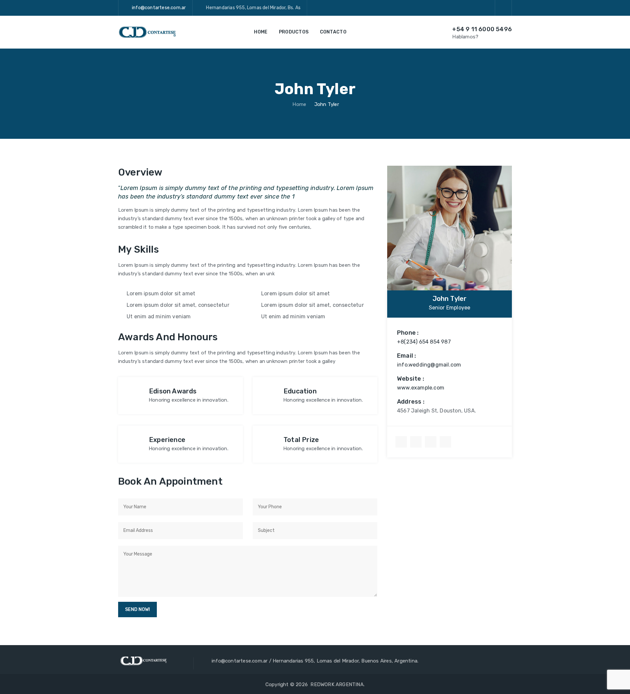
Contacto (333, 32)
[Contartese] (147, 32)
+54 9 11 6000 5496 (482, 29)
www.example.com (420, 388)
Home (260, 32)
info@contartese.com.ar (159, 8)
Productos (294, 32)
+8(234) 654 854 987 (424, 342)
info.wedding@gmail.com (429, 365)
